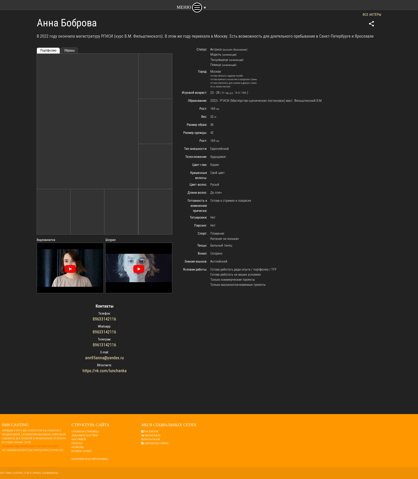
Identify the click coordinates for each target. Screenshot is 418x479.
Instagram (152, 439)
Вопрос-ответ (82, 451)
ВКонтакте (152, 435)
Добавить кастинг (85, 435)
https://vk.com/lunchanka (104, 370)
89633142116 (104, 319)
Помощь (78, 447)
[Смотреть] (70, 269)
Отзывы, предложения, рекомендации (30, 446)
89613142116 (104, 344)
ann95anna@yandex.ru (104, 357)
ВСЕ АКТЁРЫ (372, 15)
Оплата (77, 443)
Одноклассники (156, 443)
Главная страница (85, 431)
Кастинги (79, 439)
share (371, 23)
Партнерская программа (90, 459)
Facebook (151, 431)
